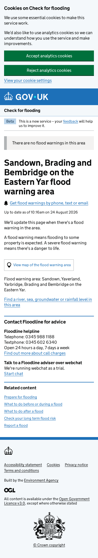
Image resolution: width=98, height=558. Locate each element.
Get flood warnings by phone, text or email (49, 203)
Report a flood (16, 425)
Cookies (53, 464)
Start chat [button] (13, 373)
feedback (70, 121)
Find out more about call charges (35, 353)
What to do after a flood (23, 411)
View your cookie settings (28, 80)
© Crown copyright (49, 544)
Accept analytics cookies (49, 55)
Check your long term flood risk (30, 418)
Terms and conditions (21, 470)
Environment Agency (41, 480)
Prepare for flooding (20, 396)
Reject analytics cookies (49, 70)
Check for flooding (22, 110)
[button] (39, 265)
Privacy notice (76, 464)
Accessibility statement (23, 464)
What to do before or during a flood (33, 404)
